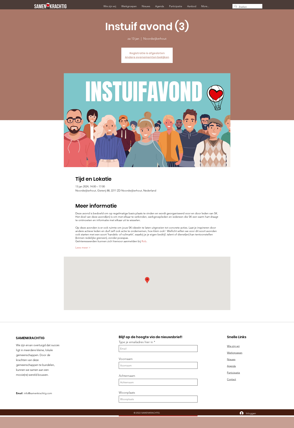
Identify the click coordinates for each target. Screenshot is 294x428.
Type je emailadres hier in (136, 342)
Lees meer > (83, 247)
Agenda (231, 366)
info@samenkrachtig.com (38, 393)
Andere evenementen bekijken (147, 57)
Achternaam (127, 375)
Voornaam (126, 358)
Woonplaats (127, 392)
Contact (231, 379)
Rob (144, 241)
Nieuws (231, 359)
